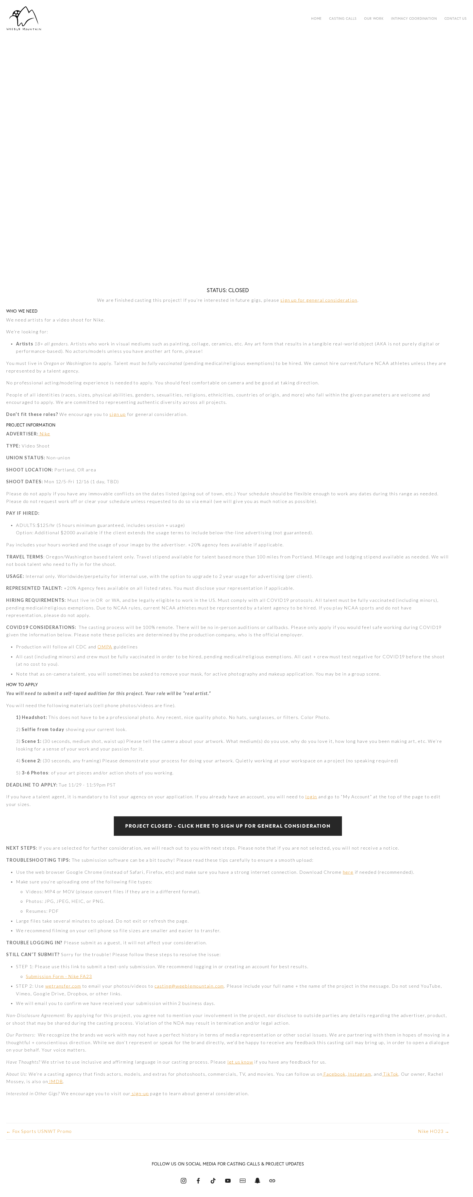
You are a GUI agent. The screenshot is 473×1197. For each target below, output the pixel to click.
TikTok (390, 1074)
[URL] (272, 1181)
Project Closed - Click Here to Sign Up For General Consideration (228, 826)
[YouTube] (228, 1181)
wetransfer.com (63, 986)
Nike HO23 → (434, 1131)
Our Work (374, 18)
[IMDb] (243, 1181)
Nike (45, 433)
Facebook (334, 1074)
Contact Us (455, 18)
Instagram (359, 1074)
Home (316, 18)
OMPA (105, 646)
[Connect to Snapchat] (257, 1181)
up (122, 414)
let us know (240, 1062)
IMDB (55, 1081)
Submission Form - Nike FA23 (59, 976)
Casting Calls (343, 18)
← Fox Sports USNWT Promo (39, 1131)
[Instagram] (183, 1181)
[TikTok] (213, 1181)
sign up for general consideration (318, 300)
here (348, 872)
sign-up (140, 1093)
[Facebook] (198, 1181)
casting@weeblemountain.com (189, 986)
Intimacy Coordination (414, 18)
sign (114, 414)
